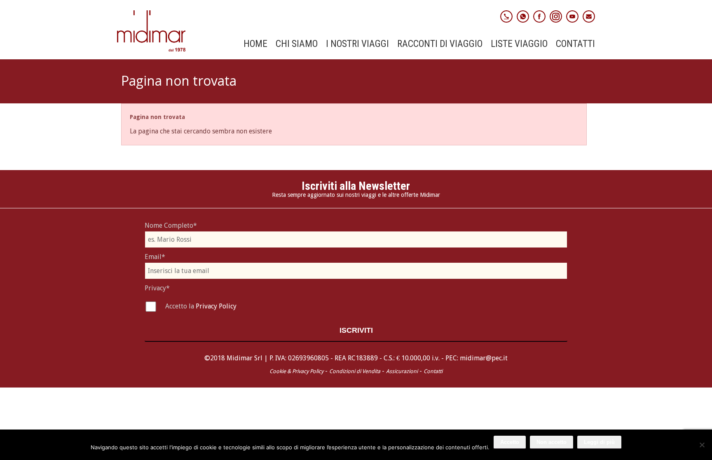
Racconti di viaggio (439, 44)
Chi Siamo (297, 44)
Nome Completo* (171, 225)
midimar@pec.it (484, 358)
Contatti (575, 44)
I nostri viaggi (357, 44)
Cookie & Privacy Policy (296, 371)
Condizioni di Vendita (354, 371)
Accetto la (180, 306)
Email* (155, 257)
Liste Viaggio (519, 44)
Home (255, 44)
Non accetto (551, 442)
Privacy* (157, 288)
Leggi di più (599, 442)
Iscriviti (356, 330)
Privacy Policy (216, 306)
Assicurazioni (402, 371)
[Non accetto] (702, 445)
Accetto (509, 442)
